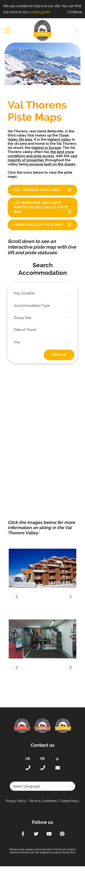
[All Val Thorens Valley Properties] (43, 568)
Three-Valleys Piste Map (38, 224)
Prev (15, 597)
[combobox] (42, 293)
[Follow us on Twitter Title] (36, 834)
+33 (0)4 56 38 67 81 (42, 767)
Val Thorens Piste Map (37, 190)
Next (70, 597)
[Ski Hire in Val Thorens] (43, 639)
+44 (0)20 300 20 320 (27, 767)
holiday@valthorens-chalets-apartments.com (57, 767)
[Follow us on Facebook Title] (23, 834)
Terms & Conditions (43, 801)
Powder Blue (68, 852)
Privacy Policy (16, 801)
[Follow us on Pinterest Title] (62, 834)
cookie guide (39, 12)
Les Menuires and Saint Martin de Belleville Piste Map (41, 207)
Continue (75, 12)
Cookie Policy (69, 801)
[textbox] (42, 293)
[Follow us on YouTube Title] (49, 834)
